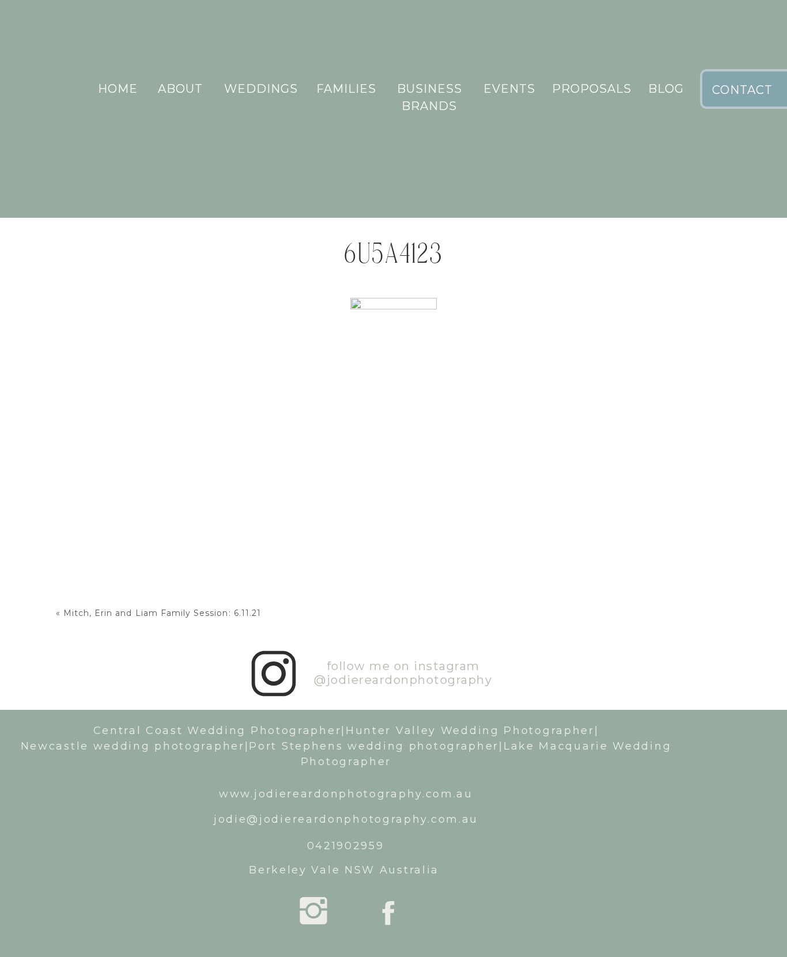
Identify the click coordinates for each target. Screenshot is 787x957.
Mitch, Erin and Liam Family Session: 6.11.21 (162, 613)
